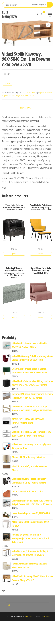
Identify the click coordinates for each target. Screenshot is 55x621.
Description (25, 107)
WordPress (29, 616)
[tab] (28, 107)
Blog (7, 599)
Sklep (8, 604)
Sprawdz (7, 83)
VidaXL (34, 92)
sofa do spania (29, 95)
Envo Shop (46, 616)
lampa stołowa (6, 95)
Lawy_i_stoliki (26, 92)
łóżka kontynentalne (18, 95)
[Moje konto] (38, 13)
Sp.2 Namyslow (9, 14)
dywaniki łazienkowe (45, 92)
